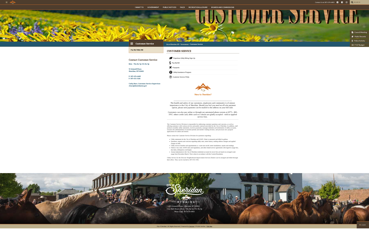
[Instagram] (346, 2)
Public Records (360, 36)
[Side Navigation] (132, 43)
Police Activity (359, 41)
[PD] (342, 2)
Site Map (209, 226)
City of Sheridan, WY (172, 44)
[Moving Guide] (203, 98)
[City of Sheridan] (12, 2)
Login (363, 225)
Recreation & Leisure (198, 7)
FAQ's (182, 7)
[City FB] (337, 2)
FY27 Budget (359, 45)
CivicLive (191, 226)
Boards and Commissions (222, 7)
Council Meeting (360, 32)
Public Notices (169, 7)
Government (153, 7)
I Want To (139, 7)
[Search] (352, 2)
